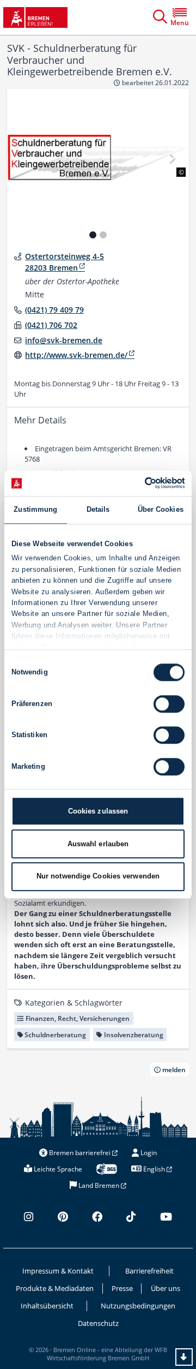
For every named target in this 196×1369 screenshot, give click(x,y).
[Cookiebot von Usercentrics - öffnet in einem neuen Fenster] (139, 483)
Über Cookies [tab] (160, 510)
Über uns (165, 1288)
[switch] (169, 704)
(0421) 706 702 (51, 325)
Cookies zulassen (98, 811)
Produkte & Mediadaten (55, 1288)
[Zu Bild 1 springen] (92, 234)
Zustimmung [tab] (35, 510)
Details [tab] (98, 510)
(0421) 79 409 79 (54, 309)
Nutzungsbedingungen (138, 1306)
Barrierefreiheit (149, 1271)
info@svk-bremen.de (63, 340)
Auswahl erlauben (98, 844)
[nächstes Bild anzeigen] (171, 157)
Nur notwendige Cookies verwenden (98, 876)
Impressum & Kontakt (58, 1271)
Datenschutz (98, 1323)
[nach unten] (184, 1357)
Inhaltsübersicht (47, 1306)
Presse (122, 1288)
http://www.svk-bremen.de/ (76, 355)
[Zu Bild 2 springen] (103, 234)
